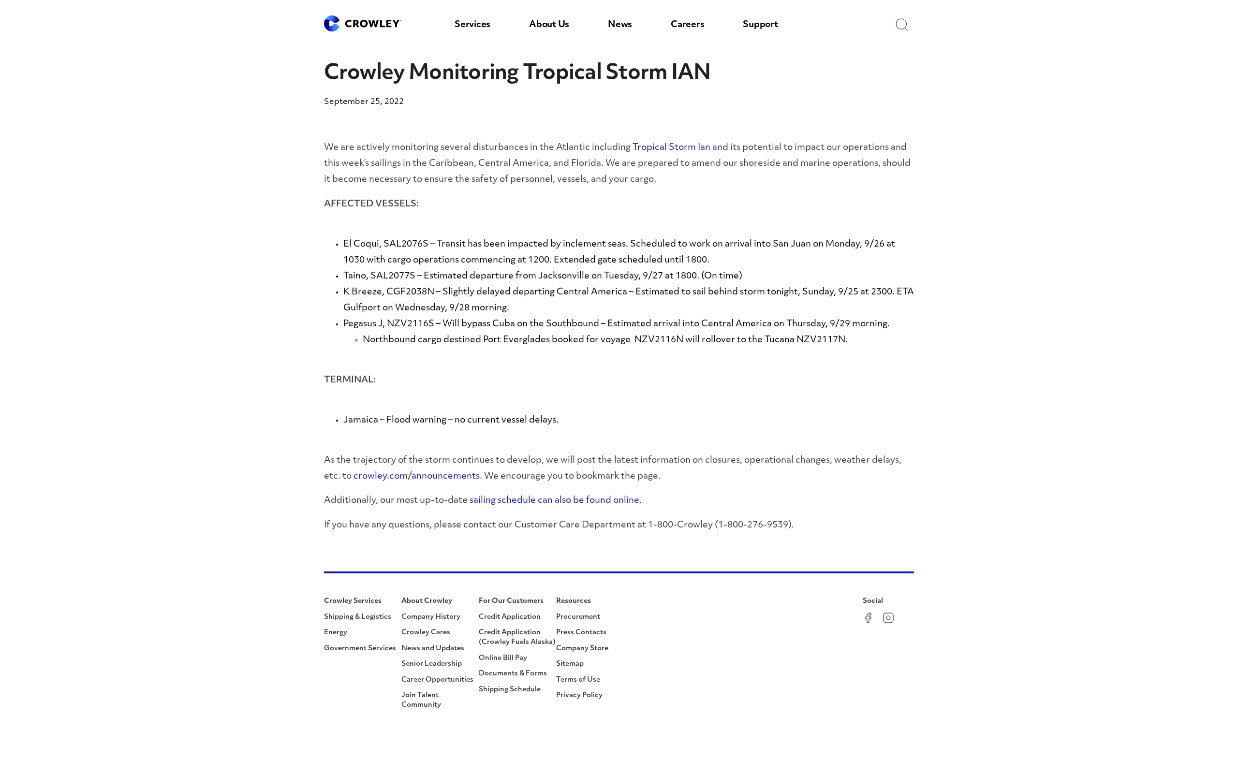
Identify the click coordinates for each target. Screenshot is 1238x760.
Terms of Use (578, 680)
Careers (687, 25)
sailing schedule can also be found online (554, 501)
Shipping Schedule (510, 689)
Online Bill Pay (503, 658)
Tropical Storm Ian (671, 148)
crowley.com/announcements (417, 476)
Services (472, 25)
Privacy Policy (579, 695)
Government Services (360, 648)
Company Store (582, 648)
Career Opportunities (437, 680)
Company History (430, 617)
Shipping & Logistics (357, 617)
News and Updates (432, 648)
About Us (549, 25)
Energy (335, 632)
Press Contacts (581, 632)
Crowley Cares (425, 632)
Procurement (578, 617)
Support (760, 25)
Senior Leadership (431, 664)
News (620, 25)
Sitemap (570, 664)
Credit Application (510, 617)
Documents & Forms (513, 673)
